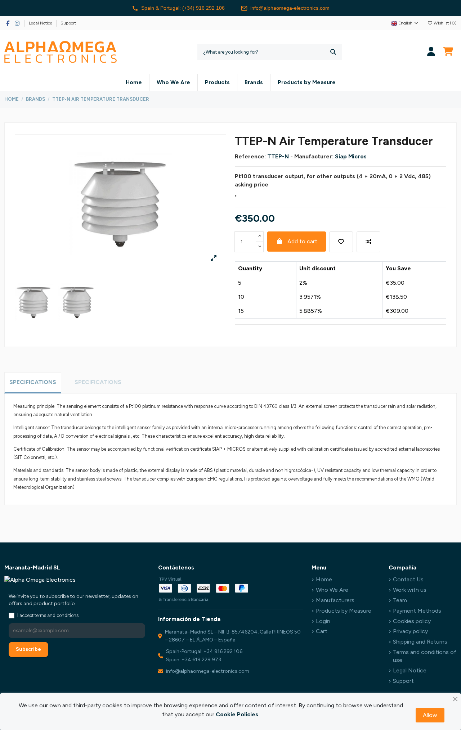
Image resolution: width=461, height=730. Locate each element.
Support (68, 23)
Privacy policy (410, 631)
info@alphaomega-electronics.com (290, 8)
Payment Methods (417, 610)
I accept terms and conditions (48, 615)
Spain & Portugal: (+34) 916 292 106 (183, 8)
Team (400, 600)
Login (323, 621)
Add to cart (302, 241)
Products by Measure (343, 610)
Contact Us (408, 579)
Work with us (409, 589)
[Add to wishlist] (341, 241)
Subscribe (28, 649)
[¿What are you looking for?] (333, 52)
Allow (430, 715)
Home (324, 579)
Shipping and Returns (420, 641)
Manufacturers (335, 600)
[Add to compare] (368, 241)
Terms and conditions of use (424, 656)
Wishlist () (445, 23)
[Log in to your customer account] (431, 52)
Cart (321, 631)
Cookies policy (412, 621)
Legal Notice (41, 23)
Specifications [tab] (32, 382)
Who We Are (332, 589)
